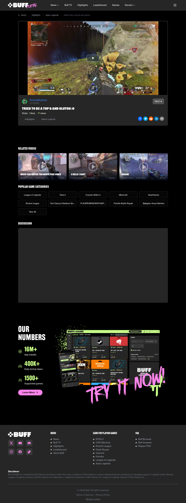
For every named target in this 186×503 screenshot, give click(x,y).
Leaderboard (100, 5)
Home (23, 15)
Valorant (100, 453)
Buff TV (68, 5)
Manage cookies (93, 499)
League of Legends (105, 460)
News (53, 5)
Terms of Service (84, 494)
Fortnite (100, 456)
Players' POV (144, 446)
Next (157, 101)
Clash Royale (102, 449)
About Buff (58, 453)
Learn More (28, 392)
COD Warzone (103, 442)
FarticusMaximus (38, 100)
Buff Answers (145, 442)
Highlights (82, 5)
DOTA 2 (100, 439)
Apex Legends (52, 15)
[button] (93, 58)
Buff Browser (144, 439)
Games (115, 5)
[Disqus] (93, 265)
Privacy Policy (103, 494)
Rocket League (103, 446)
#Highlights (30, 119)
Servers (128, 5)
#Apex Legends (48, 119)
